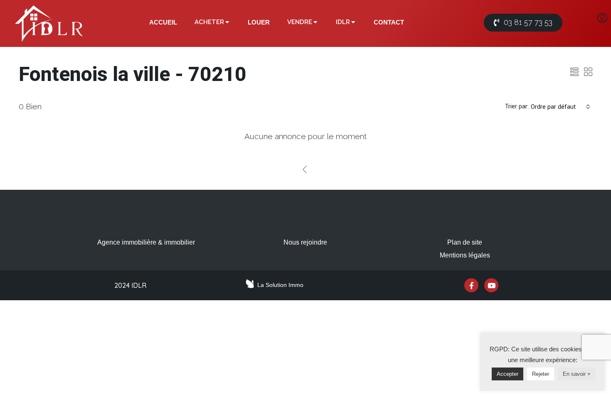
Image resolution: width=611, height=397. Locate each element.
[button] (523, 23)
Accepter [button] (507, 374)
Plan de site (464, 242)
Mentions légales (465, 255)
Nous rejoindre (305, 242)
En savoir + (577, 374)
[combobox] (560, 106)
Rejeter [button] (540, 374)
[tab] (163, 22)
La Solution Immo (280, 285)
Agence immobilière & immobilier (146, 242)
